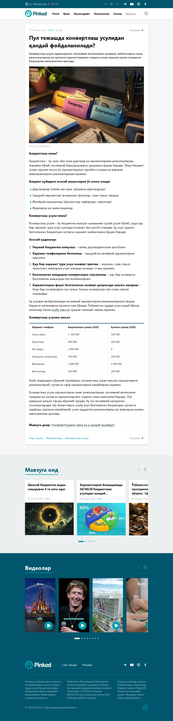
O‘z (106, 4)
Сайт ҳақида (69, 665)
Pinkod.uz (122, 681)
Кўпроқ (131, 13)
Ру (117, 4)
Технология (101, 13)
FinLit (55, 13)
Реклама (87, 665)
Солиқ (117, 13)
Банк (66, 13)
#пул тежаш (36, 438)
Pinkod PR (141, 688)
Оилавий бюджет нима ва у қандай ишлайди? (83, 425)
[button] (131, 13)
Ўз (111, 4)
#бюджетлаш (54, 438)
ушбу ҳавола (61, 310)
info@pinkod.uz (133, 697)
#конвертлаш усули (77, 438)
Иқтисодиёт (82, 13)
